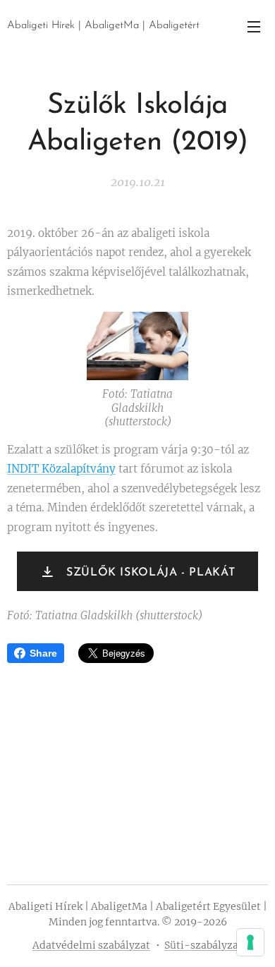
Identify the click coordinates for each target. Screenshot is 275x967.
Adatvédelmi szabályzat (91, 945)
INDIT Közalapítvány (61, 468)
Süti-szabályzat (203, 945)
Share (43, 653)
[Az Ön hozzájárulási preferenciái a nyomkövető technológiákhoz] (250, 942)
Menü (254, 26)
